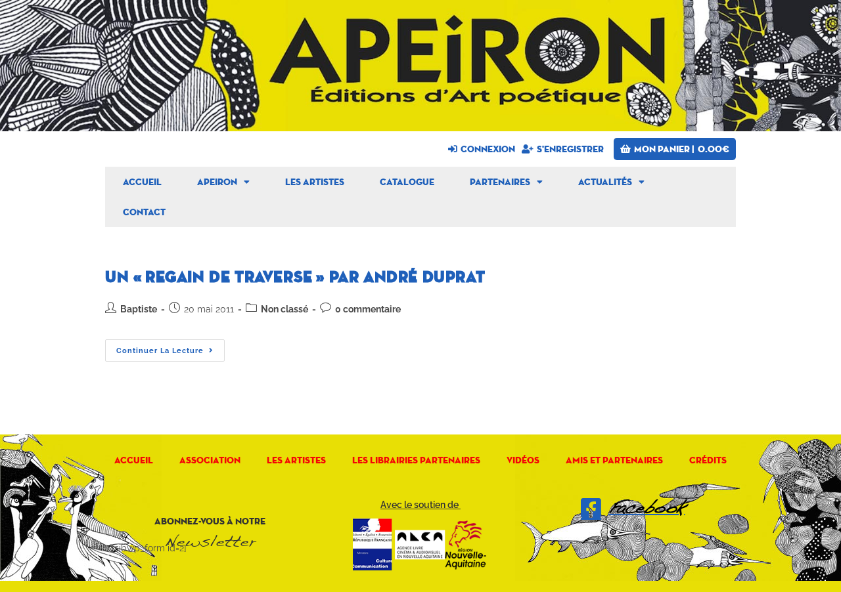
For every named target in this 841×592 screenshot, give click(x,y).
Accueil (142, 182)
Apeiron (217, 182)
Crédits (708, 460)
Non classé (284, 309)
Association (209, 460)
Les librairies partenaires (416, 460)
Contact (144, 212)
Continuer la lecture (170, 347)
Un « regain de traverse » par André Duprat (295, 277)
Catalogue (407, 182)
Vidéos (523, 460)
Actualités (605, 182)
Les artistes (314, 182)
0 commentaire (368, 309)
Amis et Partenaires (614, 460)
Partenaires (500, 182)
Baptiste (138, 309)
